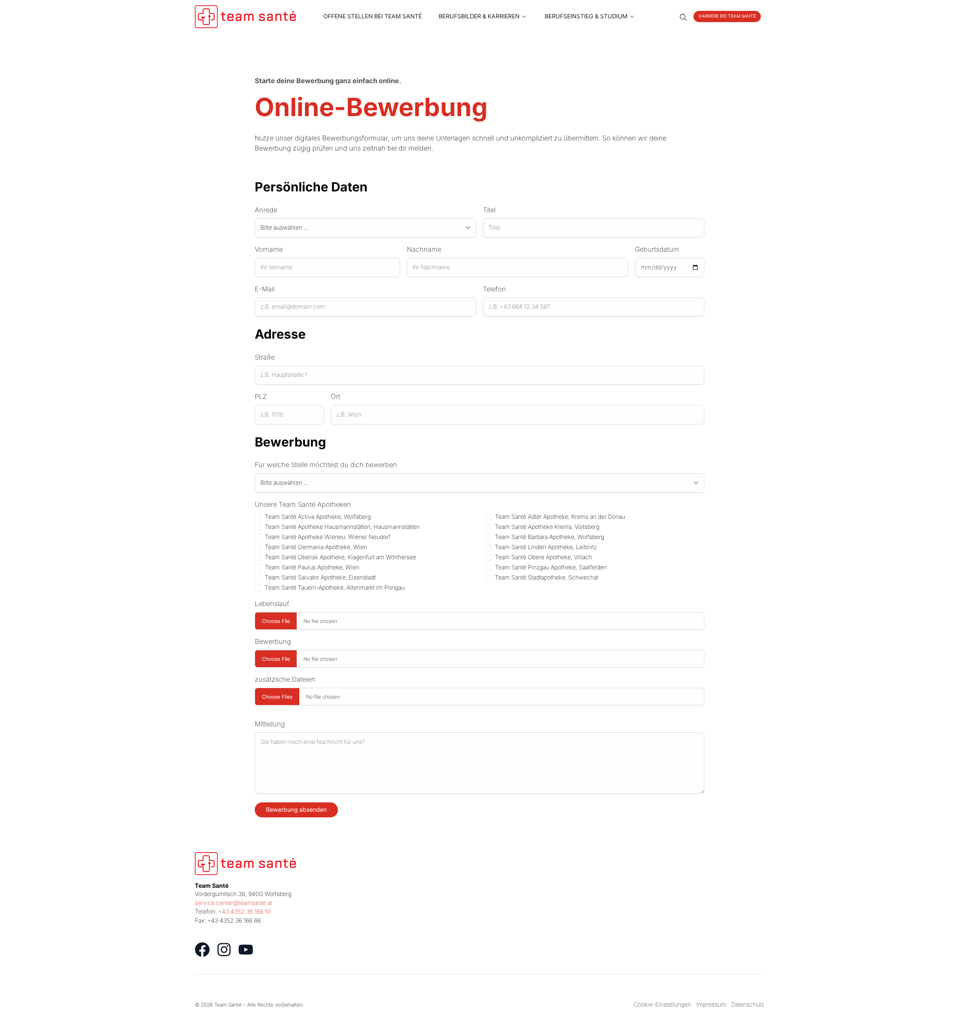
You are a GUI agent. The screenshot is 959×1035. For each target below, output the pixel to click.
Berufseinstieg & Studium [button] (586, 16)
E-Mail (265, 289)
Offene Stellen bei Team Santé (372, 16)
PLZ (261, 396)
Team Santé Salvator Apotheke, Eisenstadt (320, 577)
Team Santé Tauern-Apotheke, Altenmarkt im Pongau (335, 587)
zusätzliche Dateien (285, 679)
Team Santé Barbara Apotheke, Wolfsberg (549, 537)
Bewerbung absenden (296, 809)
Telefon (494, 289)
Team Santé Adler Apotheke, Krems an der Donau (560, 516)
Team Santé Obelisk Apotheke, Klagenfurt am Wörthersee (340, 557)
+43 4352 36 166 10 (244, 911)
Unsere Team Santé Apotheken (303, 504)
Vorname (269, 249)
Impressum (711, 1004)
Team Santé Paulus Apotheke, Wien (312, 567)
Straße (265, 357)
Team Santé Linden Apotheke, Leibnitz (546, 547)
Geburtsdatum (657, 249)
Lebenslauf (272, 604)
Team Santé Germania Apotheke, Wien (316, 547)
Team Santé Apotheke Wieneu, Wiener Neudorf (327, 537)
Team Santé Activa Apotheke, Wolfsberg (318, 516)
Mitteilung (270, 724)
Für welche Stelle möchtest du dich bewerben (326, 465)
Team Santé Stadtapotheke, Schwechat (546, 577)
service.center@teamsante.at (233, 903)
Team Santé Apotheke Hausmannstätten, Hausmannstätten (342, 526)
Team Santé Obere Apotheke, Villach (543, 557)
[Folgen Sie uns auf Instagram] (224, 949)
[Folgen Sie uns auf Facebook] (202, 949)
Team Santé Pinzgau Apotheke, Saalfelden (551, 567)
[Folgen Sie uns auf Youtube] (245, 949)
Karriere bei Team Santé (727, 16)
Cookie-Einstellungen (662, 1004)
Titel (489, 210)
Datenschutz (747, 1004)
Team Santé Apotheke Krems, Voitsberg (547, 526)
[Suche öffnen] (683, 17)
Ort (335, 396)
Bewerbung (273, 641)
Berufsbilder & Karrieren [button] (479, 16)
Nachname (424, 249)
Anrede (266, 210)
